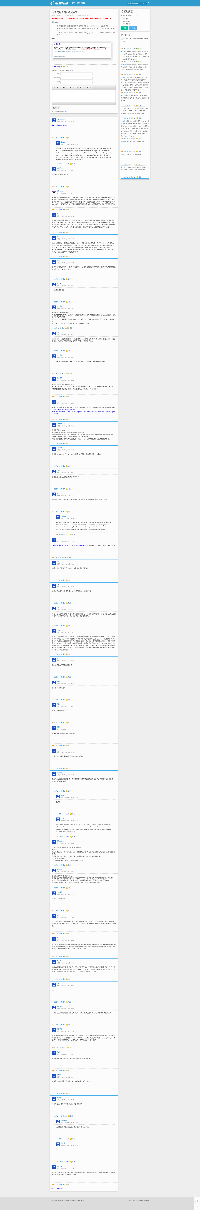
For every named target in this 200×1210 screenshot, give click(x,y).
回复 (69, 137)
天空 (122, 108)
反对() (63, 137)
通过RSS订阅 (149, 3)
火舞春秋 (59, 1006)
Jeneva (63, 516)
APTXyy (123, 95)
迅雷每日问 (81, 3)
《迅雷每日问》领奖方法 (64, 12)
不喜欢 (128, 24)
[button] (54, 87)
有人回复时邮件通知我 (58, 111)
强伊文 (82, 15)
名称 (58, 73)
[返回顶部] (197, 1207)
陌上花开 (59, 306)
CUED (148, 1200)
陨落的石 (123, 77)
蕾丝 (55, 67)
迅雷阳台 (59, 3)
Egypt (63, 142)
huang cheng (61, 119)
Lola (62, 818)
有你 (58, 260)
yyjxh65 (123, 39)
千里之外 (123, 64)
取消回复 (65, 67)
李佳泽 (123, 141)
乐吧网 (123, 51)
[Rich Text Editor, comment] (84, 96)
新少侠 (59, 283)
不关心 (128, 21)
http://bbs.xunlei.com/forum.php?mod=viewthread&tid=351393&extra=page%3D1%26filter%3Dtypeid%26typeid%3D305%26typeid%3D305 (83, 412)
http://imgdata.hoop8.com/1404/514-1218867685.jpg (69, 545)
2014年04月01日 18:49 (58, 15)
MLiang (123, 154)
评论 (87, 15)
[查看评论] (197, 1200)
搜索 (144, 3)
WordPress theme (135, 1200)
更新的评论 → (61, 1189)
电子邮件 (57, 77)
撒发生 (63, 1143)
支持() (56, 137)
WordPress (81, 1200)
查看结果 (133, 28)
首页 (73, 3)
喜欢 (127, 19)
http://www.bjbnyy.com (59, 125)
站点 (58, 82)
